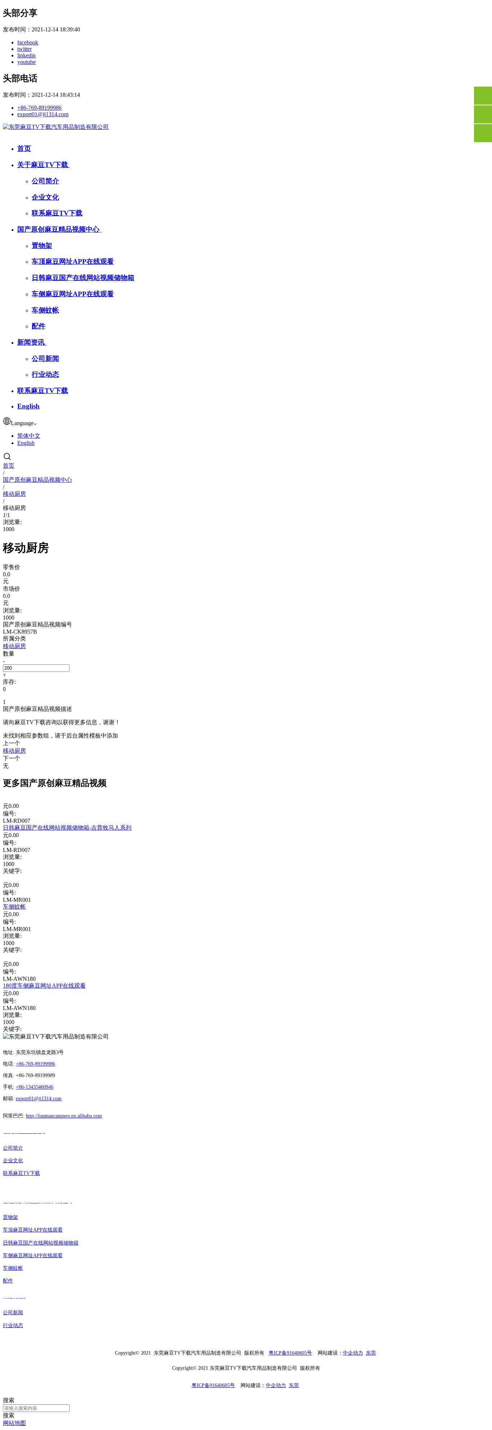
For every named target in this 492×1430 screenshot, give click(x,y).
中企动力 (353, 1353)
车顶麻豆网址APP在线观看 (73, 261)
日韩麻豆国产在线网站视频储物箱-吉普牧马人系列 (67, 828)
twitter (24, 49)
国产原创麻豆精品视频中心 (59, 229)
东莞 (371, 1353)
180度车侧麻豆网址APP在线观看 (44, 986)
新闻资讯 (31, 342)
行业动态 (45, 374)
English (28, 406)
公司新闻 (45, 358)
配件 (38, 326)
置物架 (42, 245)
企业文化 (45, 197)
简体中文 (28, 436)
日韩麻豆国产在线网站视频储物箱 (83, 277)
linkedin (26, 55)
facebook (27, 42)
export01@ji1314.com (42, 114)
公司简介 (45, 181)
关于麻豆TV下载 (43, 165)
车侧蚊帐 (45, 310)
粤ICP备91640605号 (290, 1353)
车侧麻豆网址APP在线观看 (73, 294)
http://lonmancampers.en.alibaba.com (64, 1116)
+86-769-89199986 (39, 108)
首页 (24, 148)
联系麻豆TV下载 (57, 213)
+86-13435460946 (34, 1087)
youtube (26, 62)
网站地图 (14, 1423)
